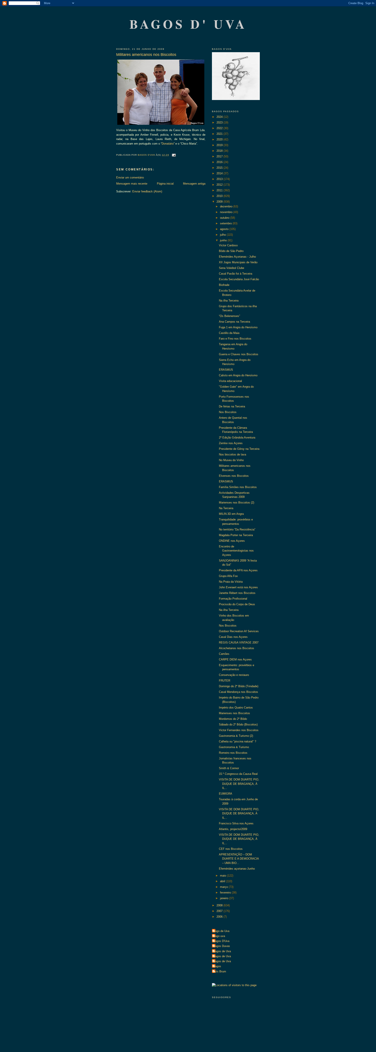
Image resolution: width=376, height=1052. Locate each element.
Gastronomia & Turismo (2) (236, 735)
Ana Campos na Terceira (234, 321)
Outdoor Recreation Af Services (239, 631)
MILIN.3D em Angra (231, 513)
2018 (220, 150)
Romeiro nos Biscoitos (233, 752)
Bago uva (219, 936)
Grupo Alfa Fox (228, 576)
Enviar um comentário (130, 177)
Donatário (168, 143)
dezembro (226, 206)
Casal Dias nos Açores (233, 637)
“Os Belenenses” (229, 316)
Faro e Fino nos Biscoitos (235, 338)
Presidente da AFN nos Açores (238, 570)
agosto (224, 229)
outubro (225, 217)
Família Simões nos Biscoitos (238, 487)
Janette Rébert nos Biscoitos (237, 593)
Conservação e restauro (234, 675)
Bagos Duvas (221, 946)
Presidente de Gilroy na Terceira (239, 448)
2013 (220, 179)
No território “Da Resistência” (237, 529)
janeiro (224, 898)
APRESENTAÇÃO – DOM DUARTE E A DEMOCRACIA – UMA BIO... (239, 859)
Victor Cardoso (228, 245)
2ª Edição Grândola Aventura (237, 437)
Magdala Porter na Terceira (236, 535)
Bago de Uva (221, 931)
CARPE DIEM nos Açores (235, 659)
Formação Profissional (233, 598)
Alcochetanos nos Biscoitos (236, 648)
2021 (220, 133)
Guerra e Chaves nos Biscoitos (238, 354)
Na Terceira (226, 508)
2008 (220, 905)
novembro (226, 212)
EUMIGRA (225, 793)
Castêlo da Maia (229, 333)
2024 (220, 116)
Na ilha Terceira (228, 300)
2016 (220, 162)
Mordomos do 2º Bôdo (233, 718)
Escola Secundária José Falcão (239, 279)
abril (223, 881)
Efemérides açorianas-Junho (237, 868)
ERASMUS (226, 369)
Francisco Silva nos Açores (236, 823)
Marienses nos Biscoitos (234, 713)
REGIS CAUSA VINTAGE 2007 (238, 642)
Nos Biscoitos (228, 412)
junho (224, 240)
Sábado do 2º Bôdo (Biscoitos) (238, 724)
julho (223, 234)
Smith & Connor (229, 768)
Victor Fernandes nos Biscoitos (238, 730)
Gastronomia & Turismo (234, 747)
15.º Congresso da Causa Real (238, 773)
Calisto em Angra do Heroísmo (238, 375)
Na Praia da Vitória (231, 581)
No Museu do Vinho (231, 460)
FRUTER (224, 680)
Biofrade (224, 285)
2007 (220, 911)
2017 (220, 156)
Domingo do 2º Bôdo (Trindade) (238, 686)
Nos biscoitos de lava (232, 454)
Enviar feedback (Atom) (147, 191)
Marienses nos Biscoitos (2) (236, 502)
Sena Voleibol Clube (231, 268)
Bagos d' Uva (188, 24)
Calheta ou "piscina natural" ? (237, 741)
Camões (224, 653)
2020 (220, 139)
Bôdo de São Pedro (231, 251)
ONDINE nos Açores (232, 540)
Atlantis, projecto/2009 (233, 829)
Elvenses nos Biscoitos (234, 475)
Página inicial (165, 183)
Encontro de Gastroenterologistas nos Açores (236, 551)
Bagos (217, 966)
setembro (226, 223)
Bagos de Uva (222, 951)
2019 (220, 145)
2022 (220, 128)
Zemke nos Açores (231, 443)
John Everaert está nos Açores (238, 587)
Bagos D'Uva (221, 941)
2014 (220, 173)
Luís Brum (219, 971)
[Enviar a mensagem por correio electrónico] (174, 155)
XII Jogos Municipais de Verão (238, 262)
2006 (220, 916)
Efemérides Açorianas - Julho (237, 256)
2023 (220, 122)
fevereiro (226, 892)
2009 (220, 201)
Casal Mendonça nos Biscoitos (238, 692)
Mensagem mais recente (131, 183)
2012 (220, 184)
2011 (220, 190)
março (224, 887)
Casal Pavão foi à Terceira (235, 273)
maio (223, 875)
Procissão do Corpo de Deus (237, 604)
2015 (220, 167)
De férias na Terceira (232, 406)
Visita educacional (230, 381)
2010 (220, 196)
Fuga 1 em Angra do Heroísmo (238, 327)
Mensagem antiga (194, 183)
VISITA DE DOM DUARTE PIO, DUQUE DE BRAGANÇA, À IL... (239, 784)
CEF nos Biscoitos (231, 848)
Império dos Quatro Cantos (236, 707)
